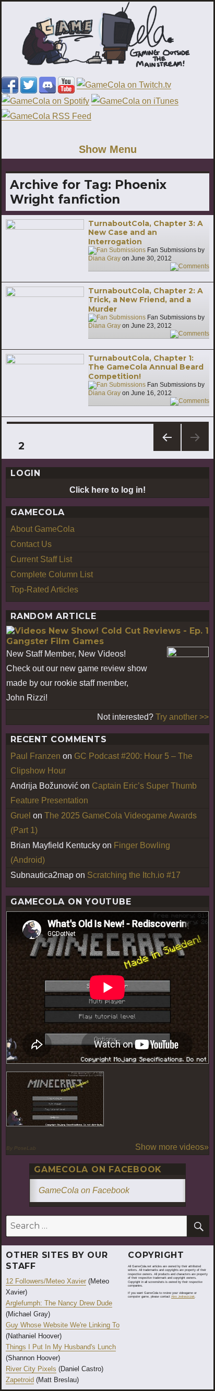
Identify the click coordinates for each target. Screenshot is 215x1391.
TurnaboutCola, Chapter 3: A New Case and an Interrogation (145, 232)
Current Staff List (41, 559)
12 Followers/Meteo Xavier (46, 1281)
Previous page (167, 450)
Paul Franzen (35, 756)
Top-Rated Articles (44, 589)
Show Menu (108, 149)
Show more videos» (172, 1147)
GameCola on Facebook (98, 1169)
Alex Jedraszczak (183, 1296)
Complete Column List (51, 574)
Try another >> (182, 716)
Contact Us (31, 544)
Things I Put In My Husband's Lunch (61, 1347)
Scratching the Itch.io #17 (134, 875)
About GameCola (42, 529)
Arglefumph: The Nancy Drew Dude (59, 1303)
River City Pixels (31, 1369)
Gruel (20, 815)
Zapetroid (20, 1380)
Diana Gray (104, 258)
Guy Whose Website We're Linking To (63, 1325)
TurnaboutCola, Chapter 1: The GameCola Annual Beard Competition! (146, 367)
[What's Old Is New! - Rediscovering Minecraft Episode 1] (55, 1099)
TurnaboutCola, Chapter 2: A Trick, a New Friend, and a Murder (145, 300)
